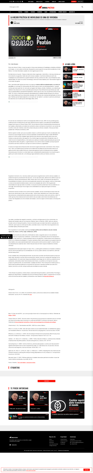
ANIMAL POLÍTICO (39, 1)
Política (20, 12)
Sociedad (33, 12)
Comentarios (46, 381)
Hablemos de (72, 12)
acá (31, 294)
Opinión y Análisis (63, 12)
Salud (45, 12)
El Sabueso (62, 442)
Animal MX (62, 444)
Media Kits (14, 444)
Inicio (50, 439)
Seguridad (39, 12)
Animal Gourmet (64, 440)
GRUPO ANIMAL (31, 1)
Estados (26, 12)
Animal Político (63, 439)
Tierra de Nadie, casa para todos (26, 362)
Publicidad (72, 439)
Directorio (51, 442)
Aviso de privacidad (53, 444)
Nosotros (51, 440)
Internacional (53, 12)
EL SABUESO (47, 1)
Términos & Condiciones (63, 450)
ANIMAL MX (54, 1)
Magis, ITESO (12, 315)
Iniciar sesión (80, 1)
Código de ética (52, 445)
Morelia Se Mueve (49, 276)
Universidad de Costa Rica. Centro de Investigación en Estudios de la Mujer (35, 322)
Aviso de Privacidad (30, 470)
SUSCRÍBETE (74, 1)
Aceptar (86, 469)
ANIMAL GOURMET (62, 1)
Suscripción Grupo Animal (75, 440)
